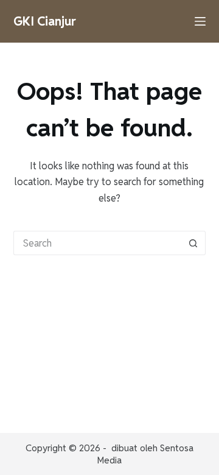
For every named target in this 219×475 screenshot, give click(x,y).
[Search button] (193, 243)
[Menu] (200, 21)
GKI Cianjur (44, 21)
